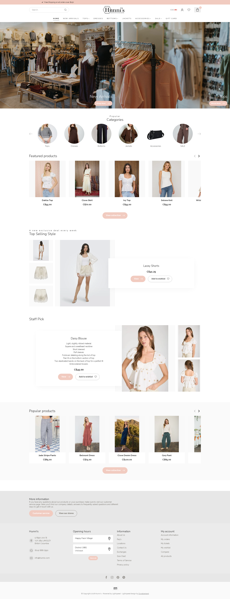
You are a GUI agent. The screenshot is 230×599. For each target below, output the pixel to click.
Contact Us (121, 548)
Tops (85, 18)
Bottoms (112, 18)
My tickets (165, 543)
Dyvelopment (144, 594)
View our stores (66, 513)
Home (56, 18)
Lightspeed (116, 594)
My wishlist (165, 548)
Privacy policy (123, 565)
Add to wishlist (158, 279)
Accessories (142, 18)
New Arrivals (71, 18)
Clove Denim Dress (127, 455)
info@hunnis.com (42, 558)
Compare (165, 552)
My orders (165, 539)
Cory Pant (167, 455)
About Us (121, 535)
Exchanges (121, 552)
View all (93, 558)
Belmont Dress (87, 455)
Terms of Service (124, 560)
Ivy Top (127, 200)
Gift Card (171, 18)
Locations (121, 543)
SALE (157, 18)
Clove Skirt (87, 200)
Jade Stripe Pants (47, 455)
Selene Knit (166, 200)
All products (166, 556)
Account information (169, 535)
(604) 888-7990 (41, 550)
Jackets (127, 18)
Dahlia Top (47, 200)
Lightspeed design (129, 594)
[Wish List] (189, 9)
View (136, 279)
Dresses (98, 18)
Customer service (41, 513)
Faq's (119, 539)
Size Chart (121, 556)
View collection (113, 215)
